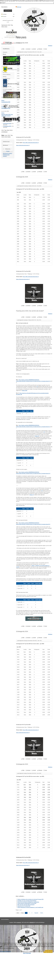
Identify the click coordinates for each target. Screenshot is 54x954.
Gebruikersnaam (6, 141)
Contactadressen (6, 56)
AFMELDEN (31, 922)
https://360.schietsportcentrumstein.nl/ (31, 142)
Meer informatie (27, 953)
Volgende (36, 912)
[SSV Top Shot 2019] (34, 20)
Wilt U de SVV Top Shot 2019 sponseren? (26, 904)
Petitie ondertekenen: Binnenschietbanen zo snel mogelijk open (30, 907)
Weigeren (8, 951)
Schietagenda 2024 (7, 123)
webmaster (19, 922)
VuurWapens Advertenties (5, 83)
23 (37, 386)
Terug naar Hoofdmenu (5, 919)
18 (44, 431)
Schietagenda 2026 (7, 58)
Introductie (5, 52)
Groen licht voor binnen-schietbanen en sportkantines (28, 902)
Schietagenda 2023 (7, 126)
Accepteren (3, 951)
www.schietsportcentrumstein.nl (22, 145)
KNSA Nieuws (6, 80)
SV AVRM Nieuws (6, 78)
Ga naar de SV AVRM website (7, 90)
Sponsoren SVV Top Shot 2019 (23, 905)
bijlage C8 (24, 390)
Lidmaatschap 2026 (7, 62)
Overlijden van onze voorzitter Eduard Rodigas (26, 900)
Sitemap (4, 76)
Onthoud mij (7, 149)
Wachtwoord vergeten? (7, 153)
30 (41, 490)
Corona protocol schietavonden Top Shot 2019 (26, 903)
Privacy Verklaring (6, 74)
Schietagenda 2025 (5, 108)
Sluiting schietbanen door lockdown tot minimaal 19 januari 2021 (30, 899)
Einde (41, 912)
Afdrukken (50, 45)
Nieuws (2, 100)
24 (26, 390)
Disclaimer (5, 72)
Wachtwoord (5, 145)
